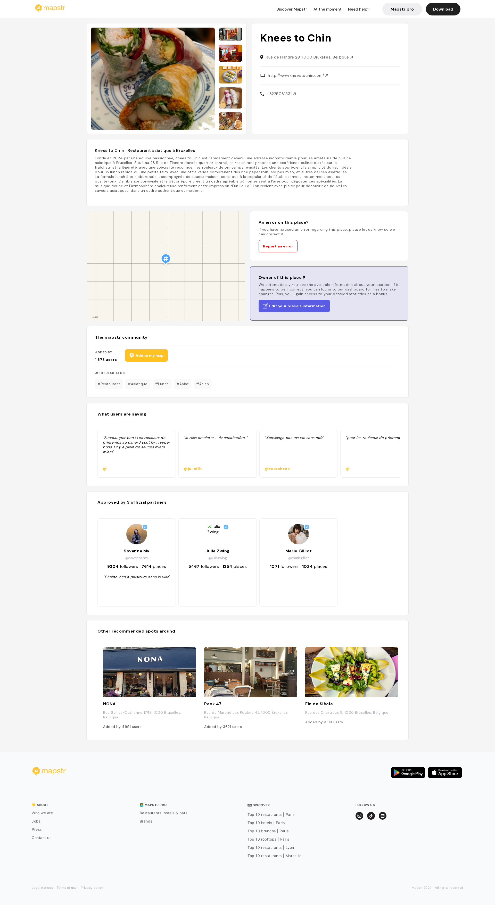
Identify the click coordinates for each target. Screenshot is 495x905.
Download (443, 9)
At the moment (328, 9)
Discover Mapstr (291, 9)
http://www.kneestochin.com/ (296, 75)
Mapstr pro (402, 9)
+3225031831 (280, 93)
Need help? (358, 9)
